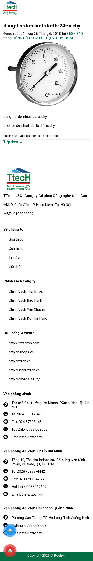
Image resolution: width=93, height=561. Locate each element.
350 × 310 (75, 34)
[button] (86, 8)
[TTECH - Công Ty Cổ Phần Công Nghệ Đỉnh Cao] (28, 8)
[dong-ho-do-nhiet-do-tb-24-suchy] (42, 75)
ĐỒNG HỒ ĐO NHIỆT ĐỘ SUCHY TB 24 (42, 38)
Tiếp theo (13, 142)
